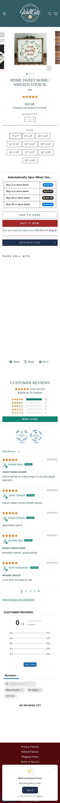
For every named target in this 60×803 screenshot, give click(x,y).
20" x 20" (30, 160)
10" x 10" (43, 136)
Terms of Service (30, 762)
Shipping (17, 108)
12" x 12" (30, 144)
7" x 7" (15, 136)
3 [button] (30, 591)
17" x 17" (30, 152)
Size (30, 130)
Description (30, 243)
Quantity (30, 114)
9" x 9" (28, 136)
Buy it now (30, 223)
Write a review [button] (30, 419)
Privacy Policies (30, 747)
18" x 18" (46, 152)
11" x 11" (14, 144)
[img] (9, 459)
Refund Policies (30, 752)
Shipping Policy (30, 757)
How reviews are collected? (18, 599)
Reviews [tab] (11, 675)
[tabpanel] (30, 708)
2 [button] (26, 591)
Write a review (30, 664)
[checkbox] (10, 696)
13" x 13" (45, 144)
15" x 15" (14, 152)
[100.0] (21, 435)
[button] (30, 96)
